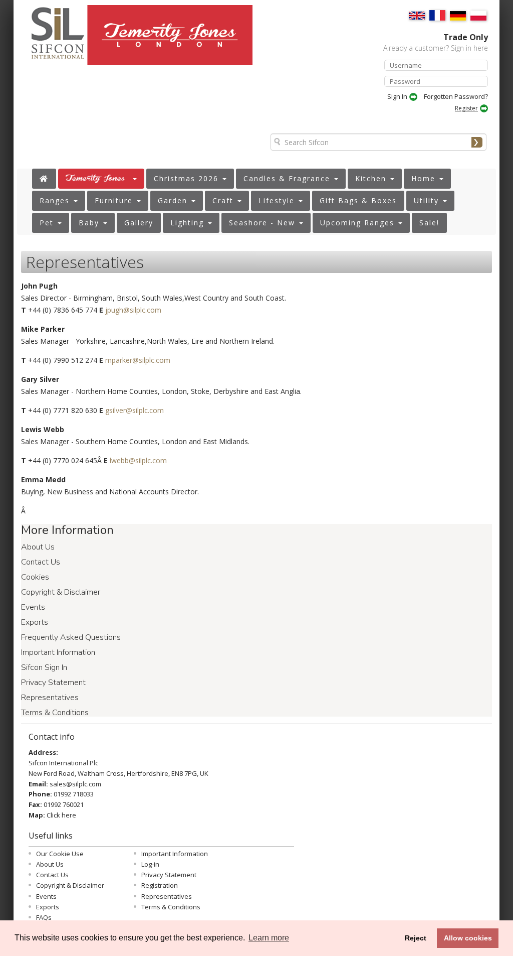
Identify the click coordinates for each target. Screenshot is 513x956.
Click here (61, 815)
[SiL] (53, 39)
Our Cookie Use (60, 853)
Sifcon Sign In (44, 667)
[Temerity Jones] (171, 39)
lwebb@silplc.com (138, 460)
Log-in (150, 864)
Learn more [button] (268, 937)
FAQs (44, 917)
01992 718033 (74, 793)
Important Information (58, 652)
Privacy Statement (53, 682)
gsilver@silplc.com (134, 410)
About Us (38, 547)
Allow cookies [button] (468, 938)
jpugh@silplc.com (133, 310)
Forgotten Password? (456, 96)
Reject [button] (415, 938)
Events (33, 607)
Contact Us (40, 562)
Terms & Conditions (55, 712)
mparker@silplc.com (137, 360)
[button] (101, 179)
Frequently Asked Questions (71, 637)
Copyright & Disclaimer (60, 592)
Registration (159, 885)
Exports (34, 622)
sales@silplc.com (75, 783)
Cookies (35, 577)
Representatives (50, 697)
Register (466, 108)
